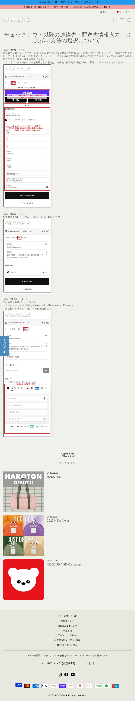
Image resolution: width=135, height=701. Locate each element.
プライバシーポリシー (67, 635)
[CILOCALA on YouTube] (73, 674)
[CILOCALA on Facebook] (66, 674)
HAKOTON (54, 476)
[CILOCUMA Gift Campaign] (23, 579)
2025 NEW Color (58, 520)
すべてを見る (67, 463)
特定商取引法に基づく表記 (67, 640)
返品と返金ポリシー (67, 625)
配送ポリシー (67, 621)
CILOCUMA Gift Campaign (64, 564)
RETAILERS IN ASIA (67, 645)
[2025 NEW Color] (23, 535)
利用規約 (67, 630)
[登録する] (91, 663)
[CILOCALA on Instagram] (60, 674)
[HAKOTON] (23, 491)
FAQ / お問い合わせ (67, 616)
